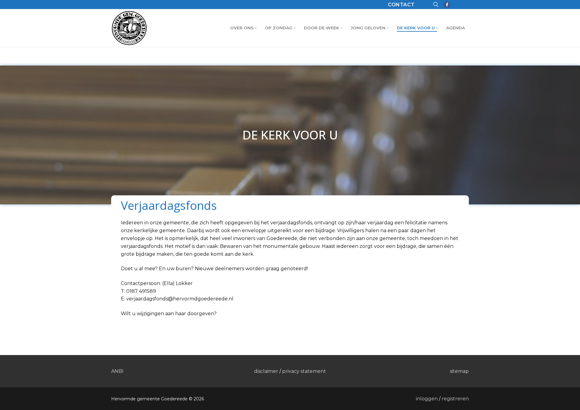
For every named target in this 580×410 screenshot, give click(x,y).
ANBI (117, 371)
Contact (401, 5)
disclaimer (266, 371)
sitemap (459, 371)
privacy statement (304, 371)
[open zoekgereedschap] (436, 4)
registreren (455, 399)
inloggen (427, 399)
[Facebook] (446, 4)
